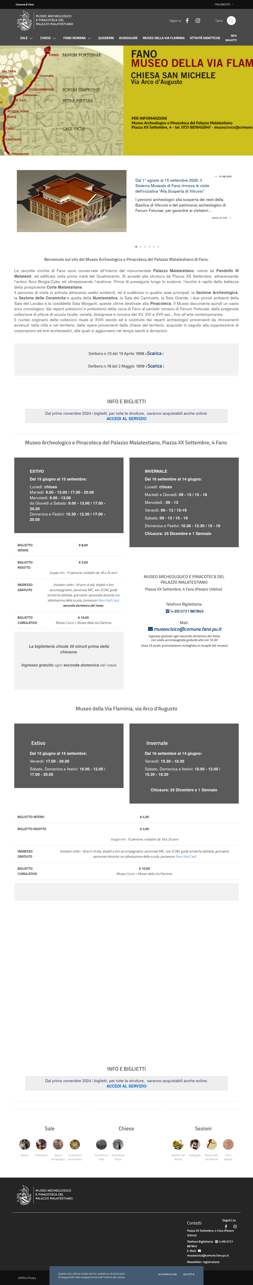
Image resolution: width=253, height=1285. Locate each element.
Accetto (189, 1274)
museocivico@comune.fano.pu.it (187, 629)
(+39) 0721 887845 (187, 611)
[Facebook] (185, 20)
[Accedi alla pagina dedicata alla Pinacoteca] (41, 1144)
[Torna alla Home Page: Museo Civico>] (49, 20)
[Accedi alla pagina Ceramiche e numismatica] (74, 1144)
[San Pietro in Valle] (101, 1144)
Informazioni (167, 1274)
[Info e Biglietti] (228, 1144)
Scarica (154, 353)
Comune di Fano (25, 4)
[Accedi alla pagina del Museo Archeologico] (58, 1144)
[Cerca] (231, 20)
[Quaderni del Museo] (178, 1144)
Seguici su (229, 1220)
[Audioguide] (194, 1144)
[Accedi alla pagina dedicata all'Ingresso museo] (24, 1144)
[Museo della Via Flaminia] (211, 1144)
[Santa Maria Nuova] (118, 1144)
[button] (11, 101)
